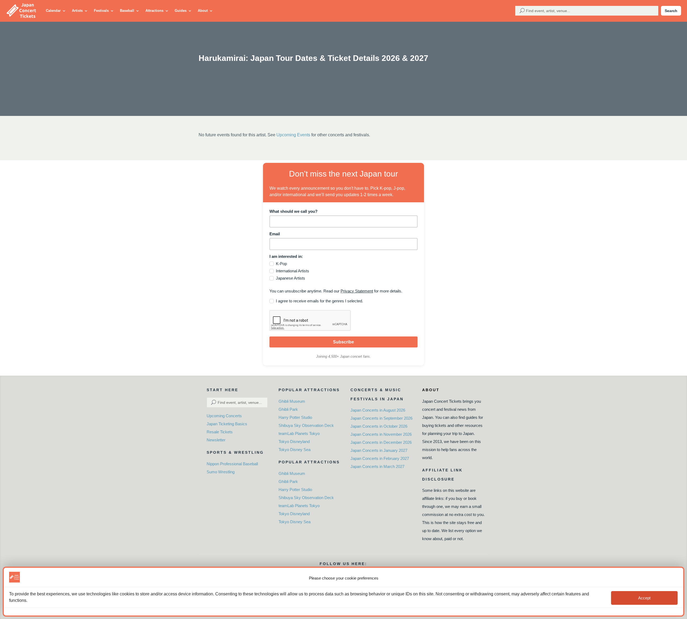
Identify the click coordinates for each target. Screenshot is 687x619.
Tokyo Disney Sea (294, 449)
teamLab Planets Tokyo (299, 433)
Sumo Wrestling (221, 472)
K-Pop (281, 263)
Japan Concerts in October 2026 (378, 426)
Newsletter (216, 440)
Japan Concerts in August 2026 (377, 410)
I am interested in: (286, 256)
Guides (181, 11)
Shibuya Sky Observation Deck (306, 425)
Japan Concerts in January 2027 (378, 450)
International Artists (292, 271)
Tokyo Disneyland (294, 441)
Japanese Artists (290, 278)
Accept (644, 598)
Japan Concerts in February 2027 (379, 458)
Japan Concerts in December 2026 (381, 442)
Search (671, 11)
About (203, 11)
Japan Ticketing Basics (227, 424)
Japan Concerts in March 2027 (377, 466)
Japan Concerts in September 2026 (381, 418)
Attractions (154, 11)
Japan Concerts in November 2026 (381, 434)
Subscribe (343, 342)
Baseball (127, 11)
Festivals (101, 11)
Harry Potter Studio (295, 417)
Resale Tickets (220, 432)
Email (274, 234)
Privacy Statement (357, 291)
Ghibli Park (288, 409)
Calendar (53, 11)
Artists (77, 11)
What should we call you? (293, 211)
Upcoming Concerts (224, 415)
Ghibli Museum (292, 401)
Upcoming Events (293, 135)
